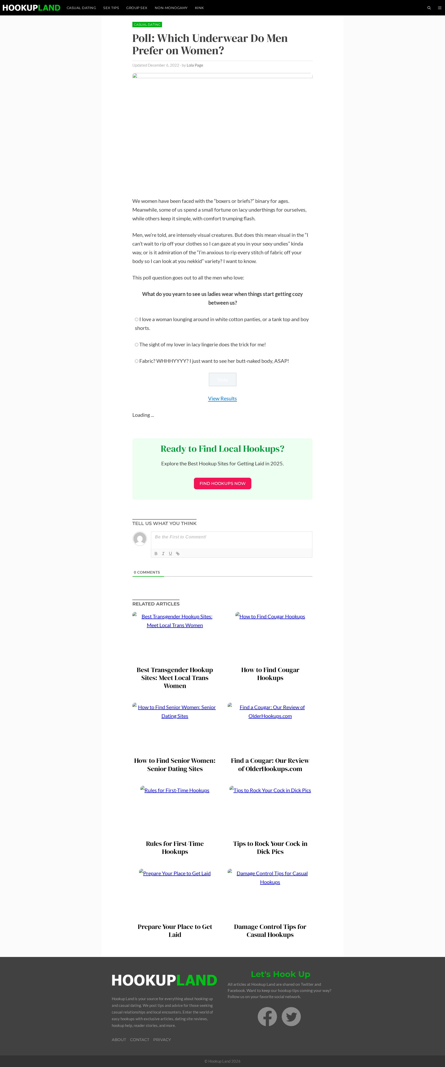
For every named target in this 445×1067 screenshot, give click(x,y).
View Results (222, 398)
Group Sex (137, 8)
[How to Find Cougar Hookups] (270, 659)
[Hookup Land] (32, 7)
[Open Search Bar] (429, 7)
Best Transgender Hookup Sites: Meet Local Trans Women (175, 678)
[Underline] (170, 553)
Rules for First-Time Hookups (175, 848)
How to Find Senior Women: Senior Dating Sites (175, 765)
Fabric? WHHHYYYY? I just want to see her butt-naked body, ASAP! (214, 361)
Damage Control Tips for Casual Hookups (270, 931)
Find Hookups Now (223, 483)
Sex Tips (111, 8)
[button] (439, 7)
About (119, 1039)
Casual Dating (81, 8)
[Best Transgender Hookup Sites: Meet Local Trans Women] (174, 659)
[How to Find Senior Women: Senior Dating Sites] (174, 750)
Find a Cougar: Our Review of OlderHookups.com (270, 765)
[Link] (177, 553)
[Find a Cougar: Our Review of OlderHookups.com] (270, 750)
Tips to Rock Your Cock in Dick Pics (270, 848)
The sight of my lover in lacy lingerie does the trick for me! (202, 344)
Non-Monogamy (171, 8)
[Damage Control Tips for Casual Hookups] (270, 916)
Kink (199, 8)
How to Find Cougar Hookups (270, 674)
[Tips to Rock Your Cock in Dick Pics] (270, 833)
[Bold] (156, 553)
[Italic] (163, 553)
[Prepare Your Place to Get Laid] (175, 916)
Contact (139, 1039)
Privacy (162, 1039)
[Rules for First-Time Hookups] (174, 833)
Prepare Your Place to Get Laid (175, 931)
